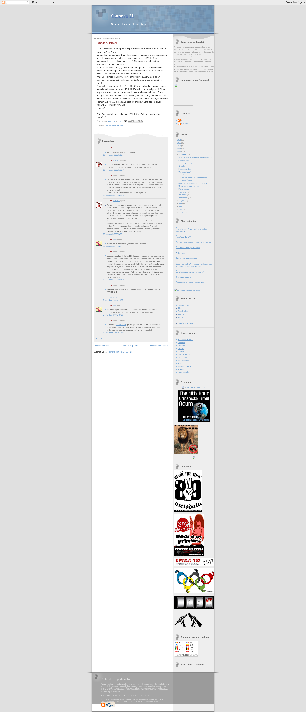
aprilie (181, 212)
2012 (179, 140)
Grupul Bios (182, 357)
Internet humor (183, 360)
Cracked (181, 343)
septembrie (183, 198)
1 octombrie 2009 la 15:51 (113, 300)
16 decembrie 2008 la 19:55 (113, 155)
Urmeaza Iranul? (184, 172)
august (182, 201)
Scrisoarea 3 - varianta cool (186, 277)
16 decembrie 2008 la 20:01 (113, 170)
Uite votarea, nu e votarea (188, 186)
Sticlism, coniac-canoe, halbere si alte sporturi (193, 242)
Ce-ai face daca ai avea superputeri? (190, 272)
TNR (180, 363)
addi (114, 239)
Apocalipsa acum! (185, 175)
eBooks (181, 349)
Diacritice (181, 345)
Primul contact (183, 189)
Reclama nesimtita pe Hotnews (188, 248)
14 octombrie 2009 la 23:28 (113, 332)
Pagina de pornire (130, 346)
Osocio (181, 317)
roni (121, 125)
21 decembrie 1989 (185, 163)
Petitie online (180, 253)
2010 (179, 146)
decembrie (183, 155)
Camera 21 (122, 15)
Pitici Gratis (182, 320)
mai (180, 209)
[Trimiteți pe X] (135, 121)
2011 (179, 143)
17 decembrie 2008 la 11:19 (113, 280)
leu (110, 125)
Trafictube (182, 369)
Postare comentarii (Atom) (120, 352)
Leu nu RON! (112, 297)
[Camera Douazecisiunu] (183, 105)
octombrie (183, 195)
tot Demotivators (184, 366)
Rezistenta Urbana (185, 323)
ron (118, 125)
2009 (179, 149)
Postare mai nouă (102, 346)
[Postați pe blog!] (132, 121)
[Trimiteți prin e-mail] (129, 121)
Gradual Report (184, 354)
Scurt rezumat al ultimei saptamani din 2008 (195, 157)
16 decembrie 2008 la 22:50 (113, 195)
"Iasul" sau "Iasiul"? (183, 237)
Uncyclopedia (183, 372)
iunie (181, 206)
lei (107, 125)
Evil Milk (181, 351)
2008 (179, 151)
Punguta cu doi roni (185, 169)
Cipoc (180, 308)
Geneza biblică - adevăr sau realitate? (190, 283)
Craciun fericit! (184, 160)
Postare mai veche (159, 346)
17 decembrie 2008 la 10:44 (113, 246)
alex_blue (116, 160)
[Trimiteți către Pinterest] (141, 121)
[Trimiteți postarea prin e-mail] (125, 121)
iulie (180, 203)
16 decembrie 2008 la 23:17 (113, 234)
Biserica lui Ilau (183, 305)
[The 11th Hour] (194, 422)
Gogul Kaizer (183, 311)
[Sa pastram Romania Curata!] (194, 387)
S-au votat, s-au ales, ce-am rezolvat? (193, 183)
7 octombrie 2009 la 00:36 (113, 315)
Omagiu (181, 166)
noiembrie (183, 192)
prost (114, 125)
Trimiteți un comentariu (104, 339)
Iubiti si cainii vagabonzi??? (186, 258)
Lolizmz (181, 314)
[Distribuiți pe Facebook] (138, 121)
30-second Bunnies (185, 340)
